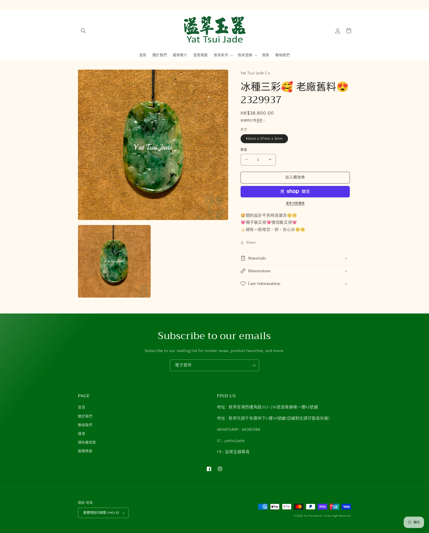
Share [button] (251, 242)
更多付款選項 (295, 203)
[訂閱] (253, 365)
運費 (259, 120)
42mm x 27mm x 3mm (264, 138)
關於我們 (85, 416)
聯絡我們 (85, 425)
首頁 (81, 407)
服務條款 (85, 451)
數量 (244, 149)
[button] (83, 30)
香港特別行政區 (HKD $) (101, 512)
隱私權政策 (87, 442)
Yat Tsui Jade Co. (314, 516)
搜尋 (81, 434)
